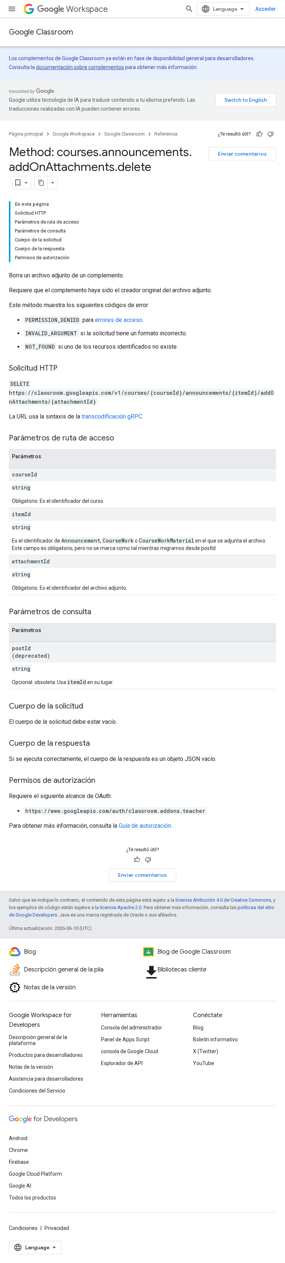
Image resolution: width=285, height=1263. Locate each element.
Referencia (165, 134)
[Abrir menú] (11, 9)
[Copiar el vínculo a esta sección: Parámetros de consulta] (98, 612)
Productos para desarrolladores (46, 1055)
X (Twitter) (205, 1051)
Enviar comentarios (242, 153)
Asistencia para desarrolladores (46, 1079)
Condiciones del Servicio (37, 1091)
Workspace (87, 9)
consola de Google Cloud (129, 1051)
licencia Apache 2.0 (120, 907)
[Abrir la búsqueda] (189, 8)
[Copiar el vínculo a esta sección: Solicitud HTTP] (65, 368)
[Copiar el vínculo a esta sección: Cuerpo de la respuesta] (97, 743)
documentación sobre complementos (80, 67)
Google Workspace (74, 134)
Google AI (20, 1186)
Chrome (18, 1150)
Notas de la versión (31, 1067)
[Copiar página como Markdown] (41, 182)
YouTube (203, 1063)
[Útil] (259, 134)
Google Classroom (41, 32)
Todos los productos (32, 1198)
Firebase (19, 1162)
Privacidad (57, 1228)
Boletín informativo (215, 1039)
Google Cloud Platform (35, 1174)
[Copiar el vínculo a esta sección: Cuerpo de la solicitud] (90, 706)
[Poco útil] (270, 134)
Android (18, 1138)
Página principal (26, 134)
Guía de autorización (145, 825)
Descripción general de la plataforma (38, 1040)
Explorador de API (121, 1063)
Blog (198, 1028)
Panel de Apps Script (125, 1039)
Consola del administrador (131, 1028)
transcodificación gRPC (112, 416)
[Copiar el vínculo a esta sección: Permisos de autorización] (102, 781)
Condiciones (23, 1228)
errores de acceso (118, 319)
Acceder (265, 9)
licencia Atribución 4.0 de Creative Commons (223, 900)
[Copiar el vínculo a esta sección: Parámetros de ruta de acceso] (121, 438)
